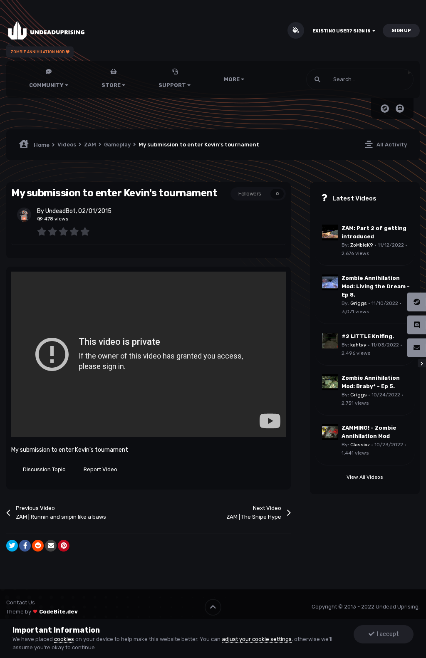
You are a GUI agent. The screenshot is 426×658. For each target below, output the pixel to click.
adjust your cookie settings (257, 639)
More (232, 79)
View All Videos (365, 477)
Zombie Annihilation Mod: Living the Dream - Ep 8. (376, 286)
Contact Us (20, 602)
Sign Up (401, 30)
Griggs (358, 303)
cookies (64, 639)
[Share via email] (51, 546)
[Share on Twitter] (12, 546)
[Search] (317, 79)
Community (47, 85)
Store (112, 85)
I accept (386, 634)
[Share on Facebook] (25, 546)
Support (173, 85)
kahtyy (358, 345)
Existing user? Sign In (342, 31)
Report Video (100, 469)
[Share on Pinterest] (63, 546)
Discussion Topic (44, 469)
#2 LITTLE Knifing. (368, 336)
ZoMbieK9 (361, 245)
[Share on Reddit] (38, 546)
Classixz (360, 445)
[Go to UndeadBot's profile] (24, 215)
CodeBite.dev (58, 612)
